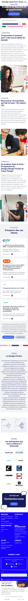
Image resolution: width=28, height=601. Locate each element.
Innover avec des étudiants (7, 523)
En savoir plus (6, 254)
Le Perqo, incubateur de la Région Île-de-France (20, 529)
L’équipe (16, 518)
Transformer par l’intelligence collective (7, 519)
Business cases (4, 529)
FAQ (2, 531)
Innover (4, 514)
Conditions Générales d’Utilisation (5, 548)
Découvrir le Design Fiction (7, 516)
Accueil (3, 20)
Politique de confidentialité (6, 545)
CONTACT (14, 503)
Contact (16, 516)
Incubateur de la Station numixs (20, 537)
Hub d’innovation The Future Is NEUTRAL (21, 534)
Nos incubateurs (20, 526)
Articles (2, 527)
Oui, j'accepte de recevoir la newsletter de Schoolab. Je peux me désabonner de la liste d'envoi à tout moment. (15, 580)
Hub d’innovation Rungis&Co (21, 531)
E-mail (2, 572)
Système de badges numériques (5, 543)
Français (17, 542)
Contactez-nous (8, 337)
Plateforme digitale (5, 521)
